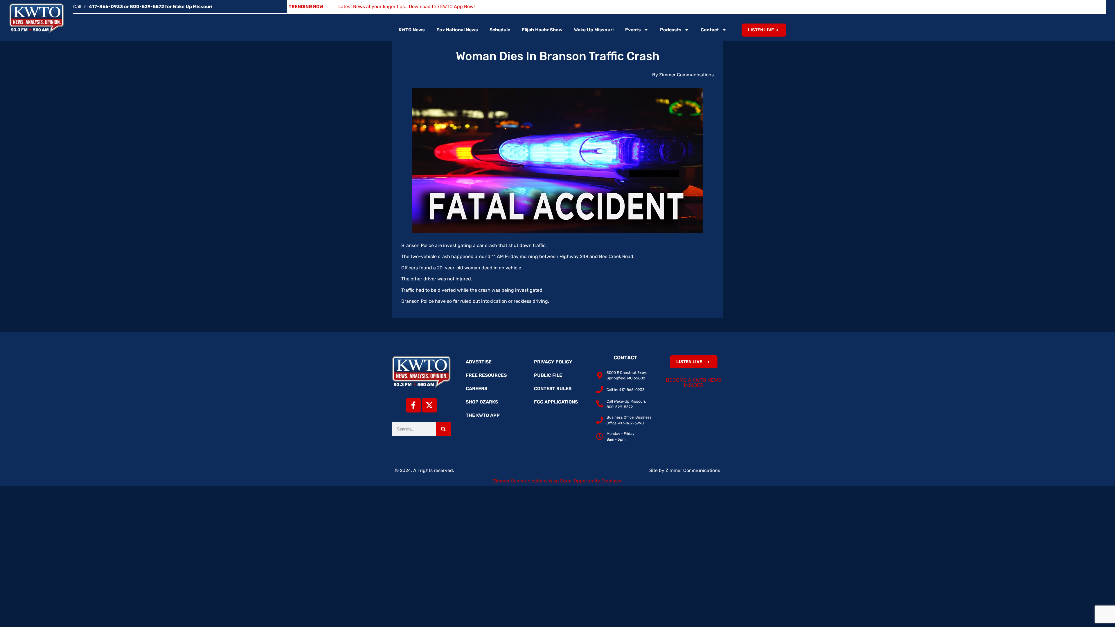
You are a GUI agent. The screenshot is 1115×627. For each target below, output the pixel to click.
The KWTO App (483, 415)
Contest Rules (552, 388)
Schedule (500, 30)
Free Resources (486, 375)
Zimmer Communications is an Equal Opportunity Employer (557, 481)
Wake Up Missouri (594, 30)
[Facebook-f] (413, 405)
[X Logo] (429, 405)
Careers (476, 388)
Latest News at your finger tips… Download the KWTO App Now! (406, 6)
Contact (710, 30)
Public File (548, 375)
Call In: (143, 6)
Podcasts (670, 30)
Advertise (479, 362)
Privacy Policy (553, 362)
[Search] (443, 429)
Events (633, 30)
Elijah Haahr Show (542, 30)
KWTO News (412, 30)
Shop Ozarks (482, 402)
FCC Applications (556, 402)
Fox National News (457, 30)
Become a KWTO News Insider (693, 382)
